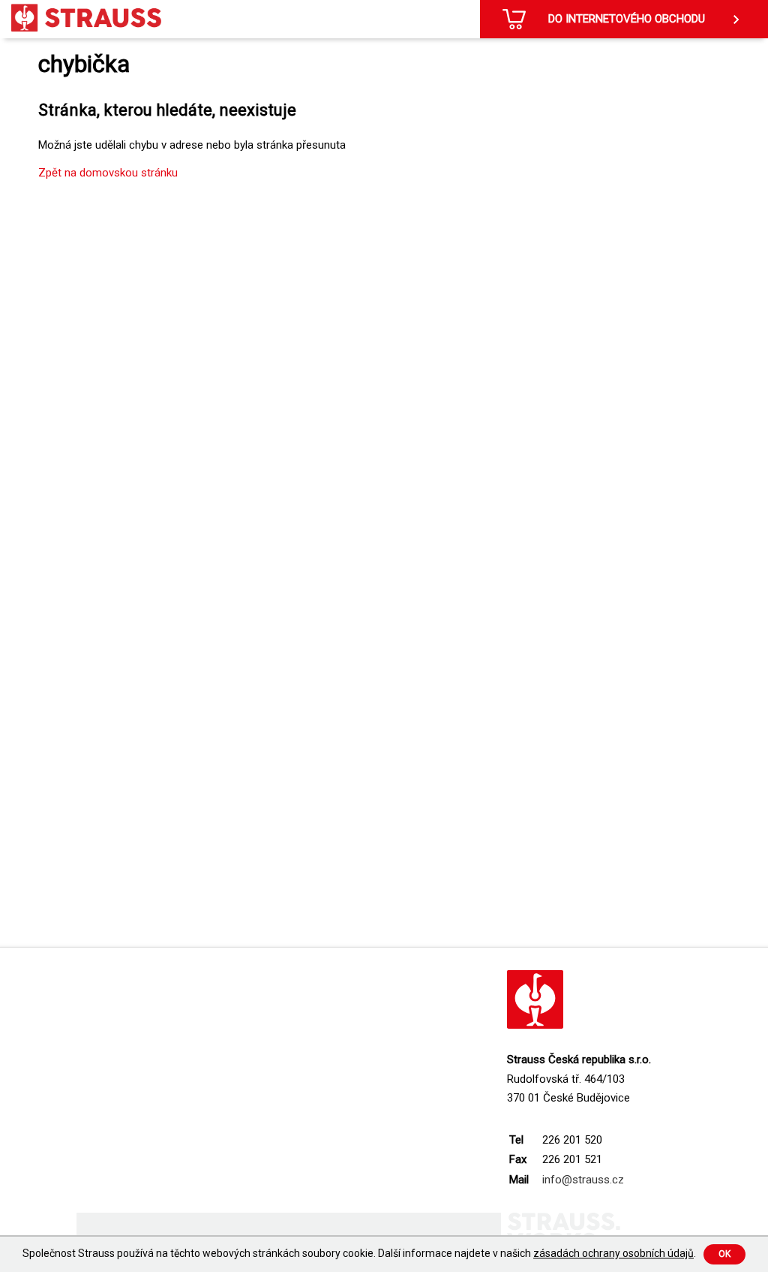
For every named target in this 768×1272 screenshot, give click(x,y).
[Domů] (86, 18)
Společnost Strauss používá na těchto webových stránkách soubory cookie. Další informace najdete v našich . (359, 1253)
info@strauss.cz (583, 1179)
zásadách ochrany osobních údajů (613, 1253)
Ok (724, 1254)
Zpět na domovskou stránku (108, 172)
